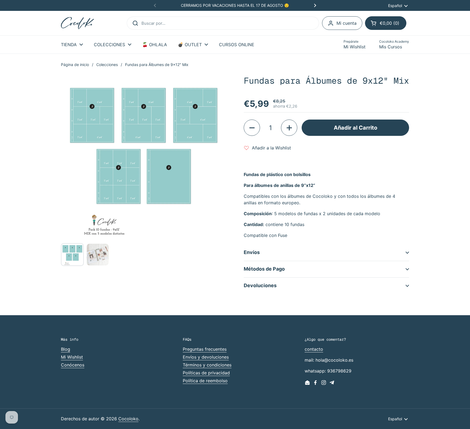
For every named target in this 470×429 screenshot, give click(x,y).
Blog (65, 349)
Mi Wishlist (72, 357)
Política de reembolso (205, 380)
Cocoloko (128, 418)
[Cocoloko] (77, 23)
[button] (385, 23)
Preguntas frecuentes (205, 349)
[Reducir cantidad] (252, 128)
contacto (314, 349)
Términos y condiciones (207, 365)
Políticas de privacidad (206, 372)
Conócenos (72, 365)
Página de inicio (75, 64)
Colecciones (107, 64)
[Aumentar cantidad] (289, 128)
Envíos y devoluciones (206, 357)
